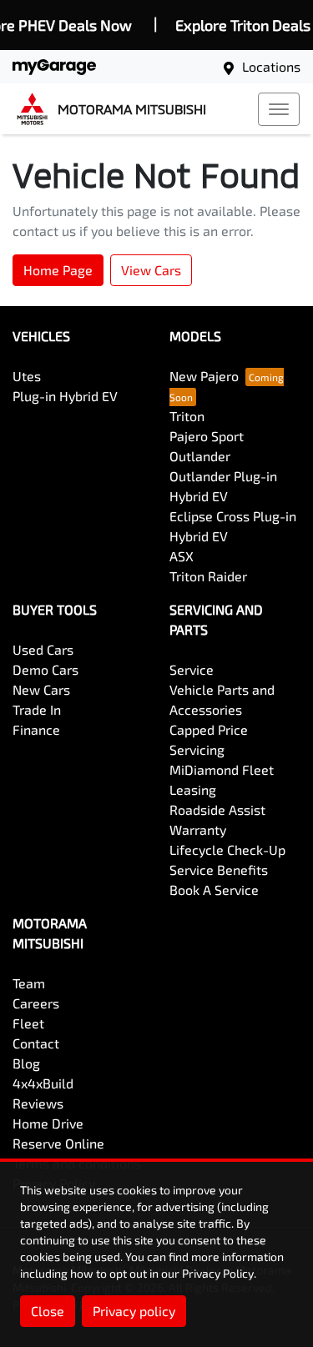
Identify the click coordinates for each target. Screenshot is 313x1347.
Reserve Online (58, 1143)
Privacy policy (134, 1311)
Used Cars (43, 649)
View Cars (151, 270)
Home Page (58, 270)
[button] (279, 109)
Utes (27, 376)
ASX (181, 556)
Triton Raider (208, 576)
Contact (36, 1043)
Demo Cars (45, 669)
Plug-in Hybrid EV (65, 396)
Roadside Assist (217, 809)
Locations (271, 66)
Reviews (38, 1103)
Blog (26, 1063)
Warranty (197, 829)
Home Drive (48, 1123)
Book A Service (214, 889)
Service (191, 669)
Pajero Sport (206, 436)
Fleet (28, 1023)
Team (29, 983)
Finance (36, 729)
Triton (186, 416)
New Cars (41, 689)
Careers (36, 1003)
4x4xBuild (43, 1083)
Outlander (199, 456)
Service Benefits (218, 869)
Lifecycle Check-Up (227, 849)
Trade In (37, 709)
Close (47, 1311)
